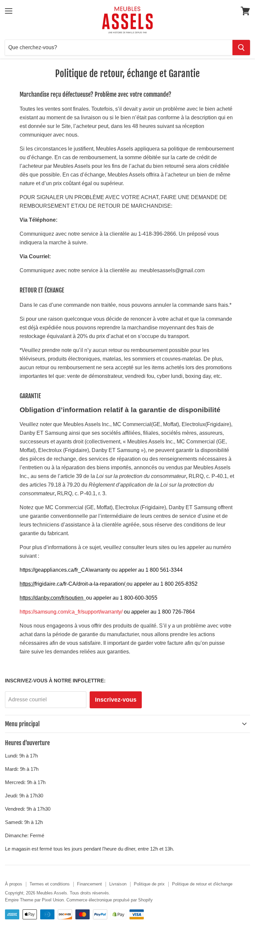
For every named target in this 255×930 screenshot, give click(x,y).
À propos (13, 883)
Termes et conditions (50, 883)
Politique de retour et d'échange (202, 883)
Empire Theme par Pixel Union (34, 899)
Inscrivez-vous (115, 699)
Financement (89, 883)
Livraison (118, 883)
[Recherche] (241, 47)
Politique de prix (149, 883)
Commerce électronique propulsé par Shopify (109, 899)
